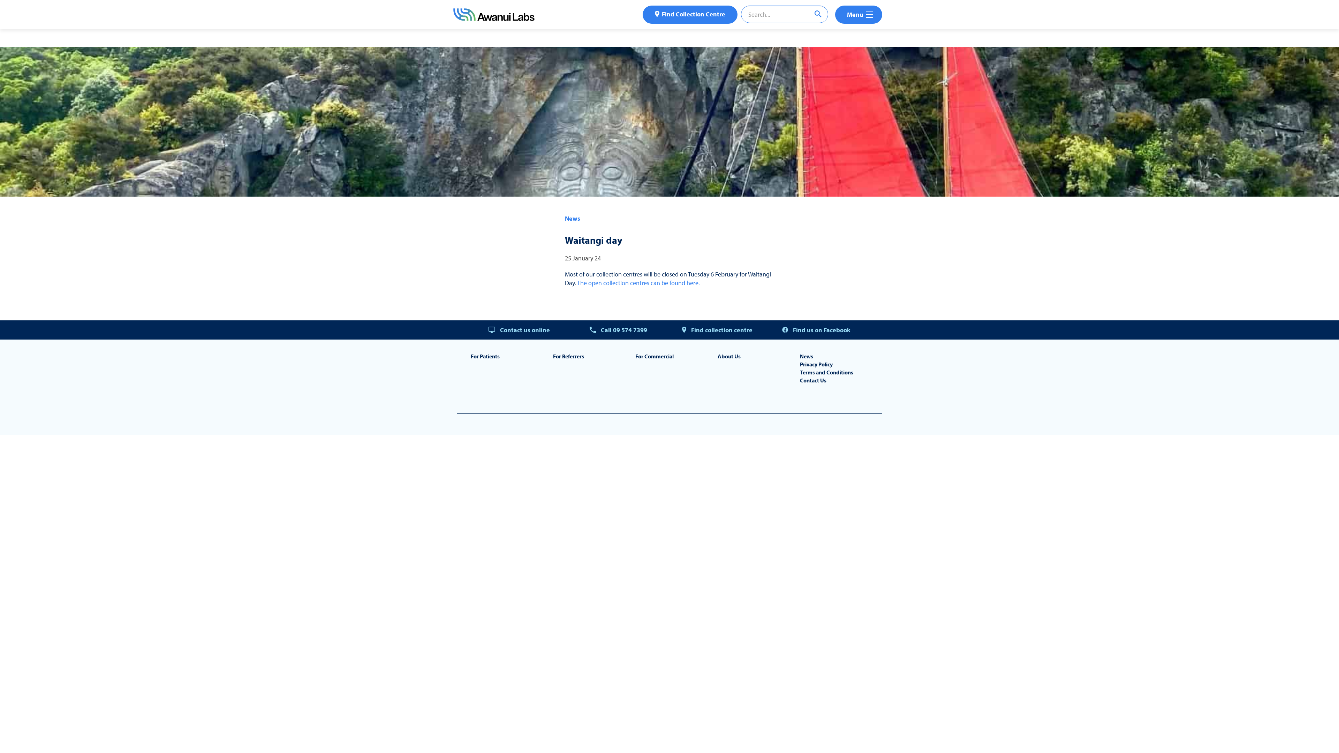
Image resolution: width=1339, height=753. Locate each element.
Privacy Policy (816, 364)
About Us (729, 356)
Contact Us (813, 380)
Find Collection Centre (693, 14)
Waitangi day (593, 240)
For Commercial (654, 356)
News (572, 218)
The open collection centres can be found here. (638, 283)
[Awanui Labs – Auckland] (494, 19)
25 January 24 (583, 258)
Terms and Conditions (826, 372)
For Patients (485, 356)
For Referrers (568, 356)
